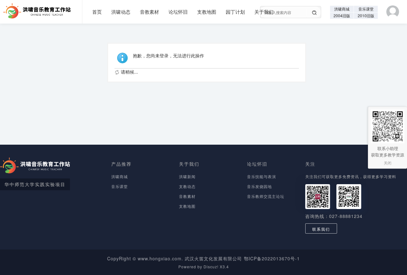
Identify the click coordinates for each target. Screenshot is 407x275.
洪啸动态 (120, 11)
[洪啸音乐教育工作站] (35, 8)
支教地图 (206, 11)
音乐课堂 (366, 8)
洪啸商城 (341, 8)
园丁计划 (235, 11)
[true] (314, 13)
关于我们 (263, 11)
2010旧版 (366, 15)
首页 (97, 11)
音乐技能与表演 (261, 176)
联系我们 (321, 229)
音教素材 (149, 11)
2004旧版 (342, 15)
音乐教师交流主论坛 (265, 196)
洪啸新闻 (187, 176)
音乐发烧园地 (259, 186)
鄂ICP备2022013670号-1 (272, 258)
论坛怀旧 (178, 11)
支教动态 (187, 186)
